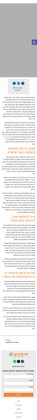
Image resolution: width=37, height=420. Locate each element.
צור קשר (18, 417)
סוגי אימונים (18, 405)
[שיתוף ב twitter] (18, 83)
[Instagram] (18, 361)
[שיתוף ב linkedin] (14, 83)
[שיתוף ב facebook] (22, 83)
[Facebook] (22, 361)
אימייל (31, 380)
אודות (18, 401)
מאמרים (18, 409)
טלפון (31, 387)
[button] (34, 42)
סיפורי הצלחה (18, 413)
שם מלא (30, 374)
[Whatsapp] (14, 361)
